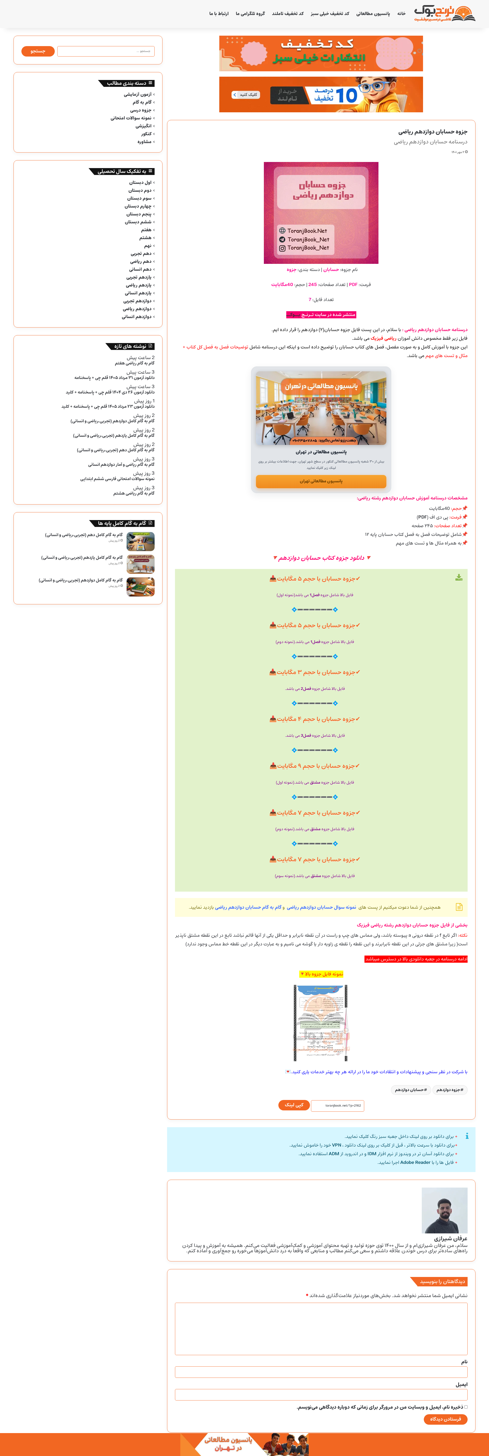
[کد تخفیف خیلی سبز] (321, 53)
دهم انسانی (140, 269)
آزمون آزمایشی (138, 94)
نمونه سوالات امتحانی (131, 118)
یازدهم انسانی (138, 293)
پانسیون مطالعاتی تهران (321, 481)
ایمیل (462, 1385)
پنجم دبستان (139, 214)
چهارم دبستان (138, 206)
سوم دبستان (139, 198)
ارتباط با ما (219, 14)
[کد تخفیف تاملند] (321, 94)
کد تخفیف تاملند (288, 14)
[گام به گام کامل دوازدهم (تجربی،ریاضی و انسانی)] (141, 586)
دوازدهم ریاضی (137, 309)
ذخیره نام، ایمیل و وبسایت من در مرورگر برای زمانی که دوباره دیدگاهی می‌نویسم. (380, 1407)
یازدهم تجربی (139, 277)
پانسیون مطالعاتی (373, 14)
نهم (148, 246)
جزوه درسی (141, 110)
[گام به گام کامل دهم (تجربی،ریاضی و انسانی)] (141, 541)
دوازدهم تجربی (137, 301)
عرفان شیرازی (451, 1238)
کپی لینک (294, 1105)
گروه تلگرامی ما (250, 14)
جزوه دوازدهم (448, 1090)
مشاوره (145, 142)
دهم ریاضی (141, 261)
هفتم (146, 230)
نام (464, 1362)
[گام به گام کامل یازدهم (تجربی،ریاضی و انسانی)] (141, 564)
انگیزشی (143, 126)
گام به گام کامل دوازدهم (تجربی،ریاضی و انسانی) (81, 580)
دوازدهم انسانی (137, 317)
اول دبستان (140, 182)
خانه (401, 14)
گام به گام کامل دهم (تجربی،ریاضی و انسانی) (84, 535)
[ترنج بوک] (445, 14)
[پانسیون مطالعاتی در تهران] (321, 408)
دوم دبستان (140, 190)
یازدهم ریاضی (139, 285)
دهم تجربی (141, 253)
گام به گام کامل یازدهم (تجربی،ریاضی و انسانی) (82, 557)
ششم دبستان (138, 222)
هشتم (145, 238)
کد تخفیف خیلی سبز (330, 14)
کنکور (146, 134)
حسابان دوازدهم (409, 1090)
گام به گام (142, 102)
